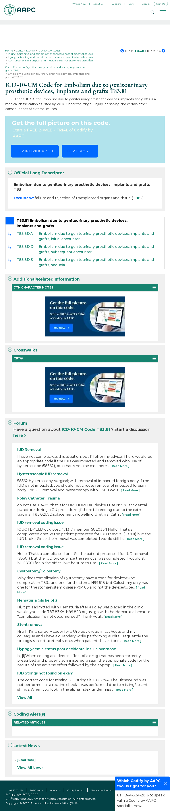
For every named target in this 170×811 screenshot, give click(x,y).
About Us (98, 3)
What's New (79, 3)
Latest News (27, 745)
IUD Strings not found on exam (45, 673)
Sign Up (160, 3)
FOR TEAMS (77, 151)
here (18, 435)
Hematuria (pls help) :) (37, 600)
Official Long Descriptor (39, 173)
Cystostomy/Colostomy (38, 571)
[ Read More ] (119, 466)
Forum (20, 423)
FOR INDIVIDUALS (32, 151)
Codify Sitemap (75, 790)
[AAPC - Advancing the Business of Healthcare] (19, 9)
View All (24, 697)
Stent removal (30, 625)
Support (116, 3)
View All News (30, 768)
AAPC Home (36, 790)
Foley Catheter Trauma (38, 498)
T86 (136, 198)
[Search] (152, 12)
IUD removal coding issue (40, 522)
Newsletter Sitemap (102, 790)
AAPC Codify (16, 790)
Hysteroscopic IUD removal (42, 474)
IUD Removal (29, 450)
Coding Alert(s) (29, 714)
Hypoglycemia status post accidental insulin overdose (66, 649)
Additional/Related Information (47, 279)
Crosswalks (25, 350)
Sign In (146, 3)
